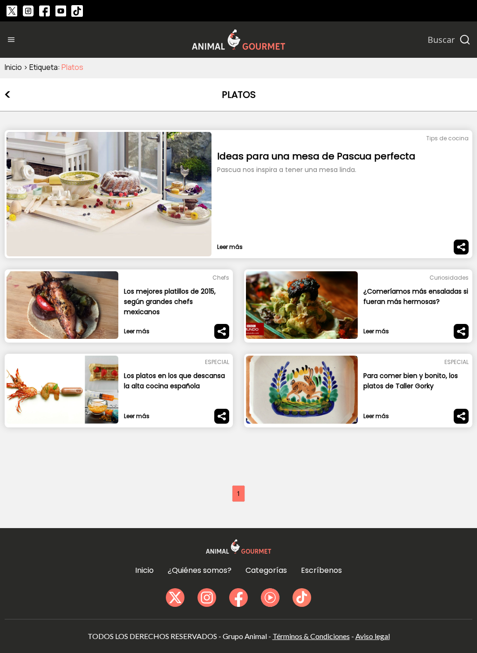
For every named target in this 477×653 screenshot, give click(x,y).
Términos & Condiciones (311, 636)
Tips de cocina (447, 138)
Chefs (220, 278)
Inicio (13, 67)
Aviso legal (372, 636)
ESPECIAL (217, 362)
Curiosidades (449, 278)
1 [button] (238, 493)
